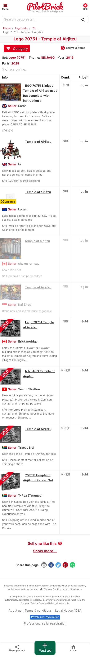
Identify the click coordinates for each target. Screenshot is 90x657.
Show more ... (45, 551)
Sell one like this (45, 543)
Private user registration (45, 616)
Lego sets (21, 28)
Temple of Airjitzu (38, 141)
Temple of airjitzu (38, 192)
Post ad (45, 647)
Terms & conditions (38, 610)
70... (35, 28)
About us (15, 610)
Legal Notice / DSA (68, 610)
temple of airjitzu (37, 241)
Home (6, 28)
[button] (5, 6)
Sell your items (72, 48)
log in (84, 85)
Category (17, 48)
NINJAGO (48, 57)
